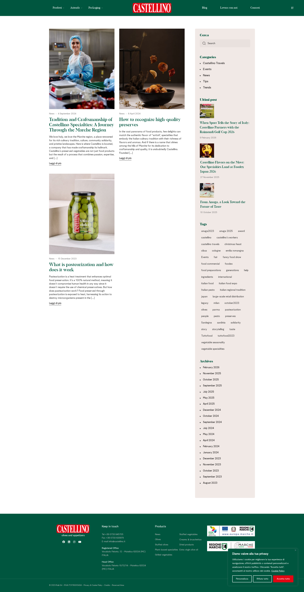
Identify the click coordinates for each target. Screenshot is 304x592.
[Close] (295, 550)
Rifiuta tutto (262, 579)
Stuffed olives (161, 545)
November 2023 (212, 464)
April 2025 (209, 404)
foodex (229, 264)
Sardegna (206, 322)
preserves (230, 316)
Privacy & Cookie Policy (93, 585)
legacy (204, 303)
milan (216, 303)
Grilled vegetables (163, 555)
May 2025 (208, 398)
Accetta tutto (283, 579)
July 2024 (208, 428)
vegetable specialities (212, 349)
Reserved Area (118, 585)
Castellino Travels (214, 63)
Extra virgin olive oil (188, 550)
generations (232, 270)
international (225, 277)
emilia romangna (235, 250)
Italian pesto (208, 290)
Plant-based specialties (166, 550)
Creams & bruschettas (190, 540)
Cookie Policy (278, 571)
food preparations (211, 270)
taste (232, 329)
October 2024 (211, 416)
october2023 (232, 303)
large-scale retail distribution (228, 296)
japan (204, 296)
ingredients (207, 277)
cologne (216, 250)
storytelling (218, 329)
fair (216, 257)
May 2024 (208, 434)
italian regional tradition (232, 290)
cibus (204, 250)
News (51, 114)
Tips (205, 81)
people (205, 316)
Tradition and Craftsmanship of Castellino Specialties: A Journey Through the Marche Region (81, 124)
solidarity (236, 322)
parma (216, 309)
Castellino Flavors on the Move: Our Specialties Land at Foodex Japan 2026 (222, 167)
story (204, 329)
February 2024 (211, 446)
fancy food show (232, 257)
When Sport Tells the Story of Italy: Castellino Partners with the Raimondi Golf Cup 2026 (224, 127)
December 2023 (212, 458)
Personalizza (242, 579)
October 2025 (211, 379)
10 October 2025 (208, 212)
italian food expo (228, 283)
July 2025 (208, 392)
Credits (107, 585)
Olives (158, 539)
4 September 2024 (67, 114)
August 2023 (210, 483)
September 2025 (212, 385)
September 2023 (212, 476)
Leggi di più (55, 163)
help (246, 270)
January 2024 (211, 452)
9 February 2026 (208, 138)
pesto (217, 316)
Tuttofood (206, 336)
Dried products (186, 545)
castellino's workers (227, 237)
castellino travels (210, 244)
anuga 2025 (226, 231)
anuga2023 (207, 231)
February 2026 (211, 367)
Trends (207, 87)
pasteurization (233, 309)
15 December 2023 (67, 259)
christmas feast (233, 244)
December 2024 (212, 410)
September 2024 (212, 422)
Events (207, 69)
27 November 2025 (209, 177)
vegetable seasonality (213, 342)
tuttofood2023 (226, 336)
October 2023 (211, 470)
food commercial (210, 264)
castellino (206, 237)
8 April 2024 (134, 114)
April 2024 (209, 440)
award (241, 231)
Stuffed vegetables (188, 534)
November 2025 (212, 373)
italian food (207, 283)
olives (204, 309)
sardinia (221, 322)
